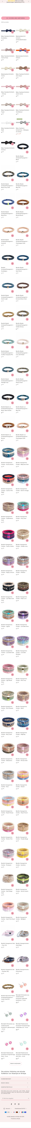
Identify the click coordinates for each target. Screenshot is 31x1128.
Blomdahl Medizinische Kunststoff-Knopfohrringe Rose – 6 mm (8, 1054)
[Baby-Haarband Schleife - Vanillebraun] (23, 104)
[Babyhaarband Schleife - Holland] (23, 50)
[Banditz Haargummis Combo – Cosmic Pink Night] (8, 478)
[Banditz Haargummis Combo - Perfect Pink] (8, 827)
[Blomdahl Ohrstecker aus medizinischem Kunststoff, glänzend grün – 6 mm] (8, 1014)
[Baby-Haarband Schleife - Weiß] (8, 122)
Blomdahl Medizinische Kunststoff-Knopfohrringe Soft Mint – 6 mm (23, 1054)
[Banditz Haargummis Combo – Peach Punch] (23, 801)
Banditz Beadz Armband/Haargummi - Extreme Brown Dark (22, 297)
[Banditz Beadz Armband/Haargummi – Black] (23, 146)
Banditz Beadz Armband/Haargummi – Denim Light (7, 297)
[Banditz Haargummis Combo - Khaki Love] (23, 586)
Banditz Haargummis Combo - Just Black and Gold (7, 598)
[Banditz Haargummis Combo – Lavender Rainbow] (23, 640)
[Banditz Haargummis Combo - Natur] (23, 696)
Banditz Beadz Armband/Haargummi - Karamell (7, 241)
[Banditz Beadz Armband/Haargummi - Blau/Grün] (8, 201)
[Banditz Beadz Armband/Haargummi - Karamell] (8, 229)
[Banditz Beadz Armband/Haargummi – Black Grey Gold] (8, 174)
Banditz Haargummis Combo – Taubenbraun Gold (7, 518)
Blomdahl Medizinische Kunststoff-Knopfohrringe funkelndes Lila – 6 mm (23, 1025)
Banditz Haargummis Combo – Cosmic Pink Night (7, 490)
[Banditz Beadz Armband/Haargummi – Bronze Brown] (23, 201)
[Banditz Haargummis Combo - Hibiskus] (23, 560)
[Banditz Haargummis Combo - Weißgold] (23, 907)
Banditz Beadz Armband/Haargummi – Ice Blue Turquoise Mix (7, 353)
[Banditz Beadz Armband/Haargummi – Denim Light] (8, 285)
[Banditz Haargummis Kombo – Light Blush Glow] (8, 668)
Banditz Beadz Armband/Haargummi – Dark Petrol (22, 269)
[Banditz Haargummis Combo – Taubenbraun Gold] (8, 506)
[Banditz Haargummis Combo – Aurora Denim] (8, 452)
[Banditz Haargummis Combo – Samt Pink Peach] (8, 907)
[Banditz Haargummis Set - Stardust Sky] (8, 959)
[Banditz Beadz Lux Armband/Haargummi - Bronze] (8, 424)
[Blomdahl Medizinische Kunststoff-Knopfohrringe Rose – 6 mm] (8, 1043)
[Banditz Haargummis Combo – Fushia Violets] (8, 534)
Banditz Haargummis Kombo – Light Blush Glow (6, 680)
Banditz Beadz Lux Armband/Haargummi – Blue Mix (22, 408)
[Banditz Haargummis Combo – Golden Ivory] (23, 534)
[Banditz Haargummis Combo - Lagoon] (8, 614)
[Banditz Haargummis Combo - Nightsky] (23, 722)
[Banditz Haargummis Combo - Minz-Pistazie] (8, 696)
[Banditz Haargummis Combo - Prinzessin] (8, 853)
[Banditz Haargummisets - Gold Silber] (23, 933)
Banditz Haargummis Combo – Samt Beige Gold (6, 891)
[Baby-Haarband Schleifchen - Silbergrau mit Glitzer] (23, 122)
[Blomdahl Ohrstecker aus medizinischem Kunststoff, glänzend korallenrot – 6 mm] (23, 985)
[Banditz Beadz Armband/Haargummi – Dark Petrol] (23, 257)
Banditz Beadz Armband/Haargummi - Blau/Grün (7, 213)
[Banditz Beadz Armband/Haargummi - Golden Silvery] (23, 313)
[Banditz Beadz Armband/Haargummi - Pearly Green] (23, 369)
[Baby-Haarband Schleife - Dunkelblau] (8, 30)
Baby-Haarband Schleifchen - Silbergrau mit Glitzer (22, 130)
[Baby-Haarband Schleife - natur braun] (23, 68)
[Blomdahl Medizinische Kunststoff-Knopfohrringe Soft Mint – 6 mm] (23, 1043)
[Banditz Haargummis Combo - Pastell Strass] (8, 801)
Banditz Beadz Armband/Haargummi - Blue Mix (22, 185)
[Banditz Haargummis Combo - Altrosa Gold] (23, 748)
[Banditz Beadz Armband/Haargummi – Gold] (8, 313)
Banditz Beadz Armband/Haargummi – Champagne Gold (22, 241)
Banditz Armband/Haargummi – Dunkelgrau (7, 269)
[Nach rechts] (28, 1)
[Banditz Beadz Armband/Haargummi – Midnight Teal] (8, 369)
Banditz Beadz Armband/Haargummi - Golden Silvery (22, 325)
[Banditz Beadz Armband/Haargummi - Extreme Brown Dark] (23, 285)
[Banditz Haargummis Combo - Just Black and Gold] (8, 586)
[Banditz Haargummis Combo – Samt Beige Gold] (8, 879)
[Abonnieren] (29, 1098)
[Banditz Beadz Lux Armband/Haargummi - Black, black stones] (8, 396)
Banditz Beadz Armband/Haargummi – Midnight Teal (7, 380)
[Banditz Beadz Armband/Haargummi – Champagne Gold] (23, 229)
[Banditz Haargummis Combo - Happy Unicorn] (8, 560)
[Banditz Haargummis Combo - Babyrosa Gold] (23, 452)
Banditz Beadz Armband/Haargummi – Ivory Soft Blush (22, 353)
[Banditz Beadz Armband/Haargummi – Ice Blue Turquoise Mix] (8, 341)
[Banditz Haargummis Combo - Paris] (8, 774)
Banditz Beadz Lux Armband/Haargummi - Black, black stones (7, 408)
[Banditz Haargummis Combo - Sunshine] (23, 853)
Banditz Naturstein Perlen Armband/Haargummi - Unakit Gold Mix (8, 997)
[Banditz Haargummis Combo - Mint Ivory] (23, 668)
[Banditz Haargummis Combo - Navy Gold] (8, 722)
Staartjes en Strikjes (15, 1116)
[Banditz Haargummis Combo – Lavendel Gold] (8, 640)
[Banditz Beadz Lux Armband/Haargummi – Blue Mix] (23, 396)
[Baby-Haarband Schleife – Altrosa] (8, 86)
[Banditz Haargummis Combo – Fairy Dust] (23, 506)
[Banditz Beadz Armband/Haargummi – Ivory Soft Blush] (23, 341)
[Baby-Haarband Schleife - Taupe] (8, 104)
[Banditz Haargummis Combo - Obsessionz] (8, 748)
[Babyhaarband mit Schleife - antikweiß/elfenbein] (23, 30)
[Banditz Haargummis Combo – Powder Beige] (23, 827)
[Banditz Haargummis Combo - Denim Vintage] (23, 478)
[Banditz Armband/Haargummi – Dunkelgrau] (8, 257)
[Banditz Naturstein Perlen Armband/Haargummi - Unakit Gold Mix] (8, 985)
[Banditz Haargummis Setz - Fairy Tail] (8, 933)
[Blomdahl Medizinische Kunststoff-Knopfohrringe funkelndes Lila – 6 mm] (23, 1014)
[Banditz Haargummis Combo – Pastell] (23, 774)
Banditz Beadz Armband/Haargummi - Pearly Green (22, 380)
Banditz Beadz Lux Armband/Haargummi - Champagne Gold (22, 436)
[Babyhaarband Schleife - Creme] (8, 68)
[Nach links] (2, 1)
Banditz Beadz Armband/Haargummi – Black (22, 157)
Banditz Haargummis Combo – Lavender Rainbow (21, 652)
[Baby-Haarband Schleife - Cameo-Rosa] (8, 50)
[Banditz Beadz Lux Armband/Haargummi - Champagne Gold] (23, 424)
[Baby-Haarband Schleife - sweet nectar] (23, 86)
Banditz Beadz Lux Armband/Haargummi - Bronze (7, 436)
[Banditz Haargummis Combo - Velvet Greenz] (23, 879)
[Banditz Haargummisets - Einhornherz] (23, 959)
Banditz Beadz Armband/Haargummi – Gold (7, 325)
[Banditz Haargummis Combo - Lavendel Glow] (23, 614)
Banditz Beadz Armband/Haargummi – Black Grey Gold (7, 185)
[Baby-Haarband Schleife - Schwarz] (8, 142)
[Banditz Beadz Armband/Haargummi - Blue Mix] (23, 174)
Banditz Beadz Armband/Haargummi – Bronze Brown (22, 213)
